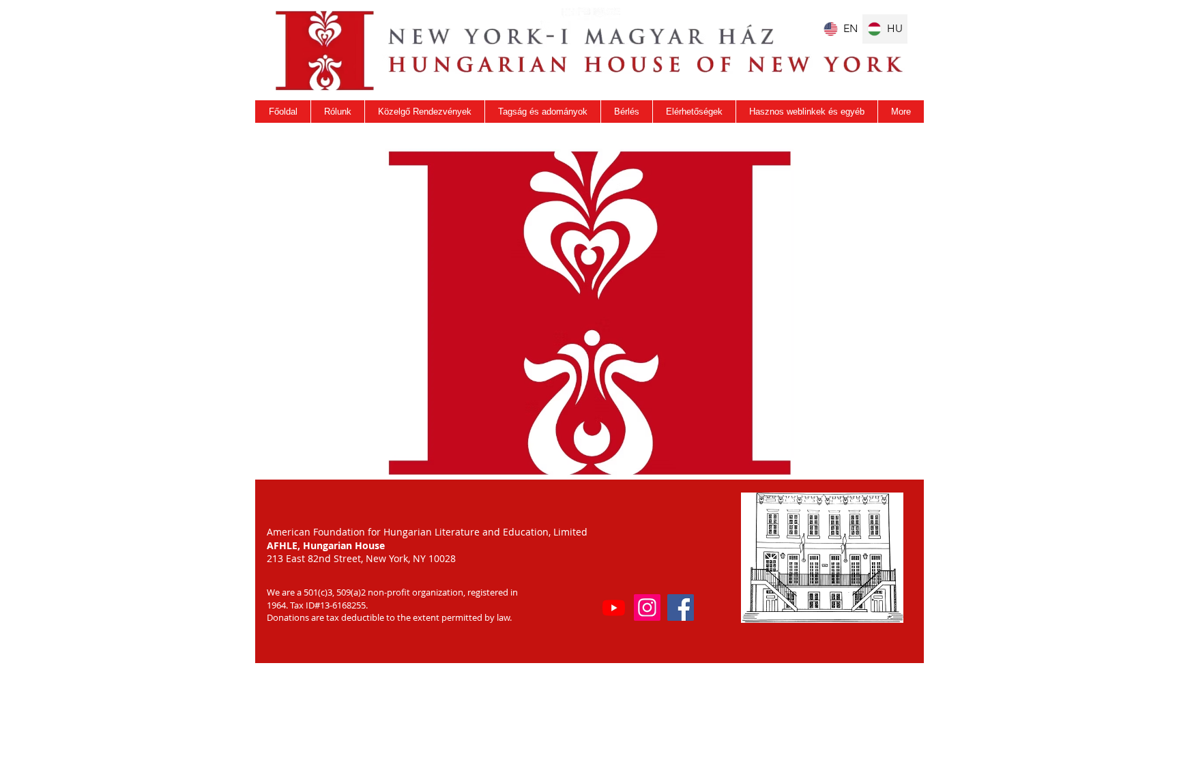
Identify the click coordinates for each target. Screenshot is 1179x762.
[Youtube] (613, 607)
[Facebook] (680, 607)
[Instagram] (647, 607)
